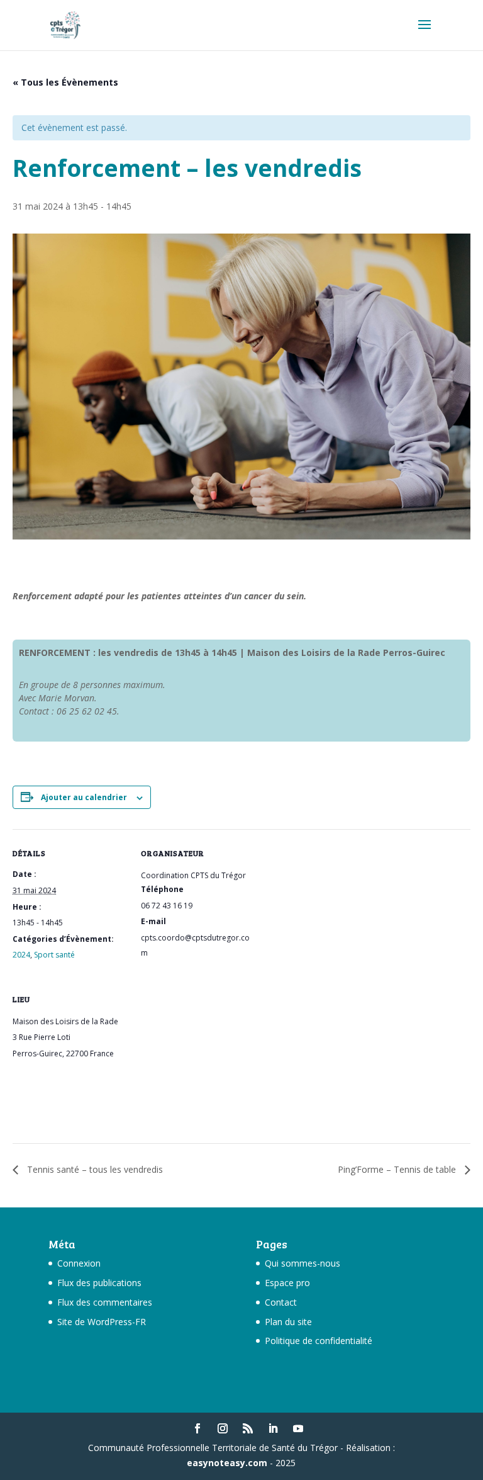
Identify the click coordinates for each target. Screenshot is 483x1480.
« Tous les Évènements (65, 82)
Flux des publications (99, 1283)
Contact (281, 1302)
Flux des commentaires (104, 1302)
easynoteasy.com (227, 1463)
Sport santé (54, 954)
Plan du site (288, 1322)
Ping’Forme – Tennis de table (398, 1169)
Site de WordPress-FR (101, 1322)
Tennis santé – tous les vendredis (94, 1169)
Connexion (79, 1263)
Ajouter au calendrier (84, 797)
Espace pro (287, 1283)
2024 (21, 954)
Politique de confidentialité (318, 1341)
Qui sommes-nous (302, 1263)
